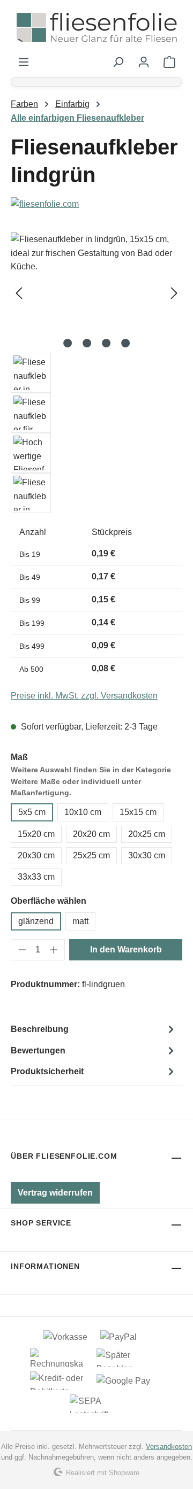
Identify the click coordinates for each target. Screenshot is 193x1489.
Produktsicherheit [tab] (47, 1071)
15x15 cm (138, 812)
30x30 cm (146, 855)
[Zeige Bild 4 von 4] (125, 343)
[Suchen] (118, 62)
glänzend (36, 921)
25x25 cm (91, 855)
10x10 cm (82, 812)
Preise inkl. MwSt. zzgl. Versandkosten (84, 695)
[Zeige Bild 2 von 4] (87, 343)
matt (80, 921)
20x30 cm (36, 855)
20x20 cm (91, 834)
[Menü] (23, 62)
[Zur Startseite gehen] (96, 28)
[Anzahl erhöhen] (54, 949)
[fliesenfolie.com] (96, 204)
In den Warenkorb (126, 949)
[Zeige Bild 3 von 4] (106, 343)
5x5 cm (32, 812)
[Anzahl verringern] (22, 949)
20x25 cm (146, 834)
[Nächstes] (174, 292)
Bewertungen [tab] (38, 1050)
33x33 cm (36, 876)
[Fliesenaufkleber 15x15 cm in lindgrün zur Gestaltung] (96, 292)
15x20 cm (36, 834)
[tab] (94, 1029)
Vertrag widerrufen (55, 1192)
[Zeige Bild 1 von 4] (67, 343)
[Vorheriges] (19, 292)
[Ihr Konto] (144, 62)
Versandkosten (169, 1447)
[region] (96, 372)
